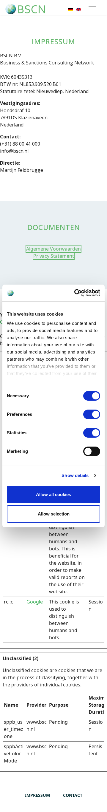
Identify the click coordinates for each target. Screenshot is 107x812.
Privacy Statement (53, 256)
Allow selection (54, 513)
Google (34, 601)
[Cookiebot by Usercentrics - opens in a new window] (75, 293)
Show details (75, 475)
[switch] (91, 414)
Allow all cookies (53, 494)
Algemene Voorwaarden (53, 249)
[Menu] (92, 9)
